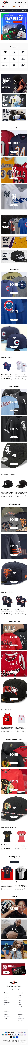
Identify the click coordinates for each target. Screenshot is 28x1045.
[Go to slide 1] (10, 38)
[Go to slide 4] (15, 38)
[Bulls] (19, 6)
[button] (22, 2)
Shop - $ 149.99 (6, 613)
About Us (6, 1014)
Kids (14, 949)
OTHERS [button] (24, 10)
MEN (14, 929)
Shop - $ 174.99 (20, 613)
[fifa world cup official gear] (14, 26)
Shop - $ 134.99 (6, 378)
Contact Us (20, 1014)
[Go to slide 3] (14, 38)
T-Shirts (14, 284)
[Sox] (25, 6)
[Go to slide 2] (12, 38)
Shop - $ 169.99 (20, 378)
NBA (20, 1002)
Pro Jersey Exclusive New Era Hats (6, 113)
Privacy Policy (7, 1016)
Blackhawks (7, 1002)
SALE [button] (17, 10)
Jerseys (14, 311)
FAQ (19, 1016)
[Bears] (8, 6)
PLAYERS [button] (10, 10)
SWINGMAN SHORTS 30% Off (6, 240)
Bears (5, 1000)
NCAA (20, 1004)
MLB (20, 995)
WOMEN (14, 908)
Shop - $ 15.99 (6, 848)
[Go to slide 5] (17, 38)
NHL (20, 1000)
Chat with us (20, 1020)
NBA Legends (14, 170)
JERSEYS (5, 222)
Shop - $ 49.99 (6, 496)
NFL (20, 998)
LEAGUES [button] (3, 10)
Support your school (5, 98)
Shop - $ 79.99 (20, 889)
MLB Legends (14, 197)
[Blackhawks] (14, 6)
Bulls (5, 1004)
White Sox (6, 998)
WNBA (20, 1006)
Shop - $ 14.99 (20, 848)
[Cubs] (2, 6)
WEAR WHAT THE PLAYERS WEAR (6, 81)
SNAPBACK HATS (6, 254)
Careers (5, 1018)
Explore (15, 862)
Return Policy (21, 1018)
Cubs (5, 995)
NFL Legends (14, 143)
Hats (14, 338)
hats (14, 573)
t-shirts (14, 637)
